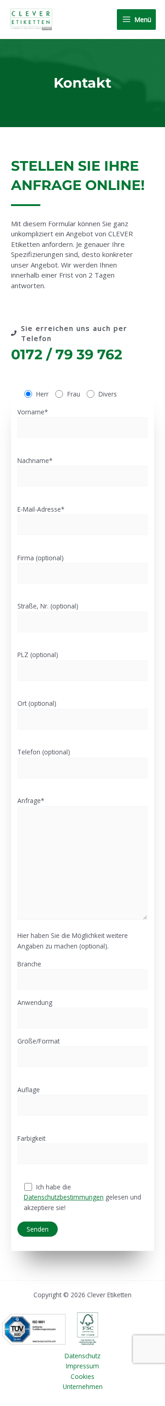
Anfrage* (30, 800)
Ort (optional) (36, 703)
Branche (29, 964)
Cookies (82, 1376)
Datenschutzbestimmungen (64, 1197)
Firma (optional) (40, 557)
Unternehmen (83, 1386)
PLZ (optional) (37, 654)
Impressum (82, 1365)
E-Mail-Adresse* (41, 509)
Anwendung (34, 1002)
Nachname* (35, 460)
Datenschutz (82, 1355)
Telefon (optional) (43, 752)
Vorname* (32, 411)
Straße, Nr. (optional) (47, 606)
